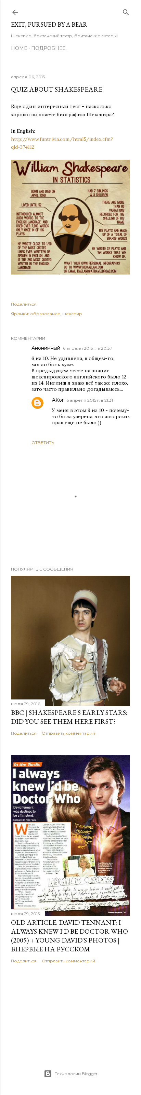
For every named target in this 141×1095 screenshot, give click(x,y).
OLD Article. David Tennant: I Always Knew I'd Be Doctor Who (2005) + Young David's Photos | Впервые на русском (69, 935)
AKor (58, 400)
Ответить (42, 442)
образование (45, 313)
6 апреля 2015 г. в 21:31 (89, 400)
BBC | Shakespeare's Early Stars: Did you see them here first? (69, 717)
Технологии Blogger (76, 1073)
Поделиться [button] (24, 304)
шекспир (72, 313)
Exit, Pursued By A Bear (49, 24)
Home (19, 48)
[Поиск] (126, 10)
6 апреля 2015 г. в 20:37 (87, 348)
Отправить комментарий (68, 733)
